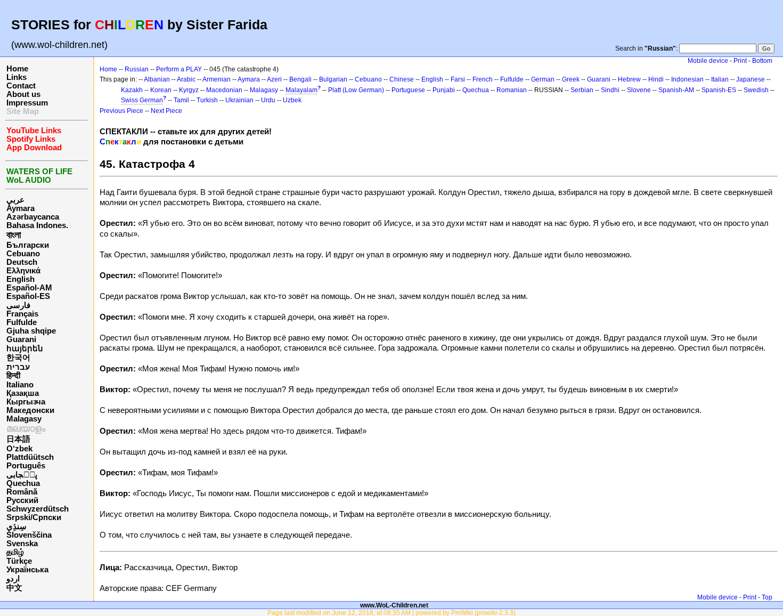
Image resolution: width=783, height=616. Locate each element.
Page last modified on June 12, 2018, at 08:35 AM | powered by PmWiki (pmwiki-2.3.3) (391, 612)
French (482, 79)
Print (740, 60)
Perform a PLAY (179, 69)
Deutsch (21, 262)
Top (767, 597)
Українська (27, 569)
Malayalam (301, 90)
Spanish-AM (676, 90)
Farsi (458, 79)
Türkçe (19, 561)
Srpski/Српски (33, 517)
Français (22, 314)
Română (21, 492)
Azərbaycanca (32, 217)
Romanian (511, 90)
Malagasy (24, 419)
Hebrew (629, 79)
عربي (15, 200)
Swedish (756, 90)
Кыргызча (25, 402)
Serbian (581, 90)
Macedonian (224, 90)
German (542, 79)
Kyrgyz (189, 90)
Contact (21, 86)
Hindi (656, 79)
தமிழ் (15, 552)
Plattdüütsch (30, 457)
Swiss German (142, 100)
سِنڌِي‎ (16, 526)
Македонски (30, 410)
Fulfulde (21, 322)
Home (17, 68)
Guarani (21, 339)
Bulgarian (333, 79)
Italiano (20, 384)
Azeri (274, 79)
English (20, 279)
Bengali (300, 79)
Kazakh (132, 90)
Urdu (268, 100)
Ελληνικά (23, 270)
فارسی (18, 305)
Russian (137, 69)
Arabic (186, 79)
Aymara (20, 208)
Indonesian (687, 79)
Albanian (157, 79)
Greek (571, 79)
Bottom (762, 60)
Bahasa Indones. (37, 225)
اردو (13, 578)
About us (23, 94)
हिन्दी (13, 375)
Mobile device (708, 60)
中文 (14, 587)
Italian (720, 79)
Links (16, 77)
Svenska (22, 543)
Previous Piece (121, 111)
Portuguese (408, 90)
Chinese (401, 79)
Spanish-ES (719, 90)
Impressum (27, 103)
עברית (18, 367)
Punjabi (444, 90)
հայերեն (24, 348)
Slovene (639, 90)
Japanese (750, 79)
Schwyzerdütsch (37, 509)
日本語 (18, 439)
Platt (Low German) (356, 90)
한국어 (18, 357)
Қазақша (22, 393)
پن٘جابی (21, 475)
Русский (22, 500)
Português (25, 465)
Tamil (181, 100)
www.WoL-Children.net (394, 605)
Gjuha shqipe (31, 331)
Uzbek (292, 100)
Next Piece (166, 111)
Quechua (23, 483)
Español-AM (29, 287)
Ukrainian (239, 100)
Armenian (216, 79)
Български (27, 245)
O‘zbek (19, 448)
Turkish (207, 100)
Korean (161, 90)
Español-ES (28, 296)
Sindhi (610, 90)
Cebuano (23, 253)
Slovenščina (29, 535)
